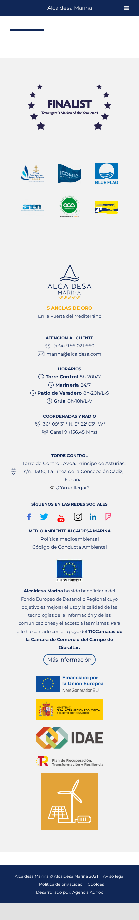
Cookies (96, 884)
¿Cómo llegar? (72, 488)
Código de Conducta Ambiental (69, 547)
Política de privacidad (61, 884)
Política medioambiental (69, 539)
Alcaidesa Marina (69, 8)
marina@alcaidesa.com (73, 354)
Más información (69, 659)
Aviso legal (113, 876)
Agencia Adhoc (87, 892)
